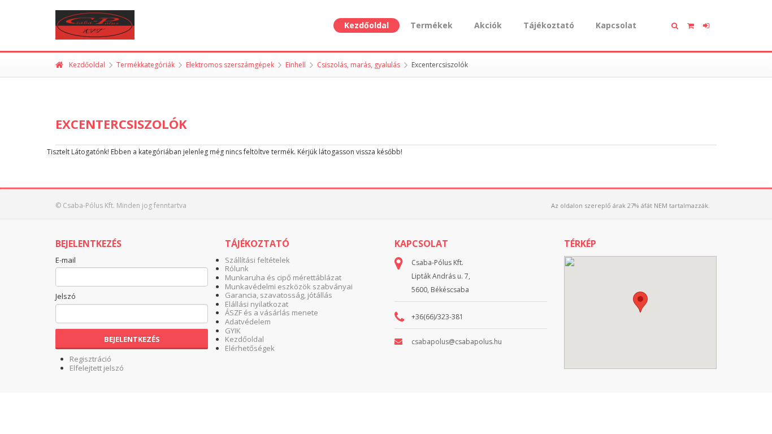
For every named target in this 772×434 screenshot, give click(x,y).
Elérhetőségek (250, 348)
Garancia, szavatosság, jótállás (278, 295)
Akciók (488, 25)
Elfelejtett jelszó (97, 368)
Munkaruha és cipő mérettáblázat (283, 277)
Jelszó (65, 296)
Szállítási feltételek (257, 260)
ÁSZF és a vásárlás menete (271, 312)
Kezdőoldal (366, 25)
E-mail (65, 260)
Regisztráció (90, 359)
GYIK (233, 331)
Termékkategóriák (145, 65)
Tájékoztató (548, 25)
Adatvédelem (248, 321)
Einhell (295, 65)
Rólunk (237, 268)
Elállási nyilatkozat (256, 304)
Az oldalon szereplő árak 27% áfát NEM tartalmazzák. (630, 205)
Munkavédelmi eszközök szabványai (289, 286)
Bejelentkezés (132, 339)
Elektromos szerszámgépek (230, 65)
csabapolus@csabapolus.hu (456, 341)
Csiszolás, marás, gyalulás (358, 65)
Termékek (431, 25)
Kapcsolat (616, 25)
